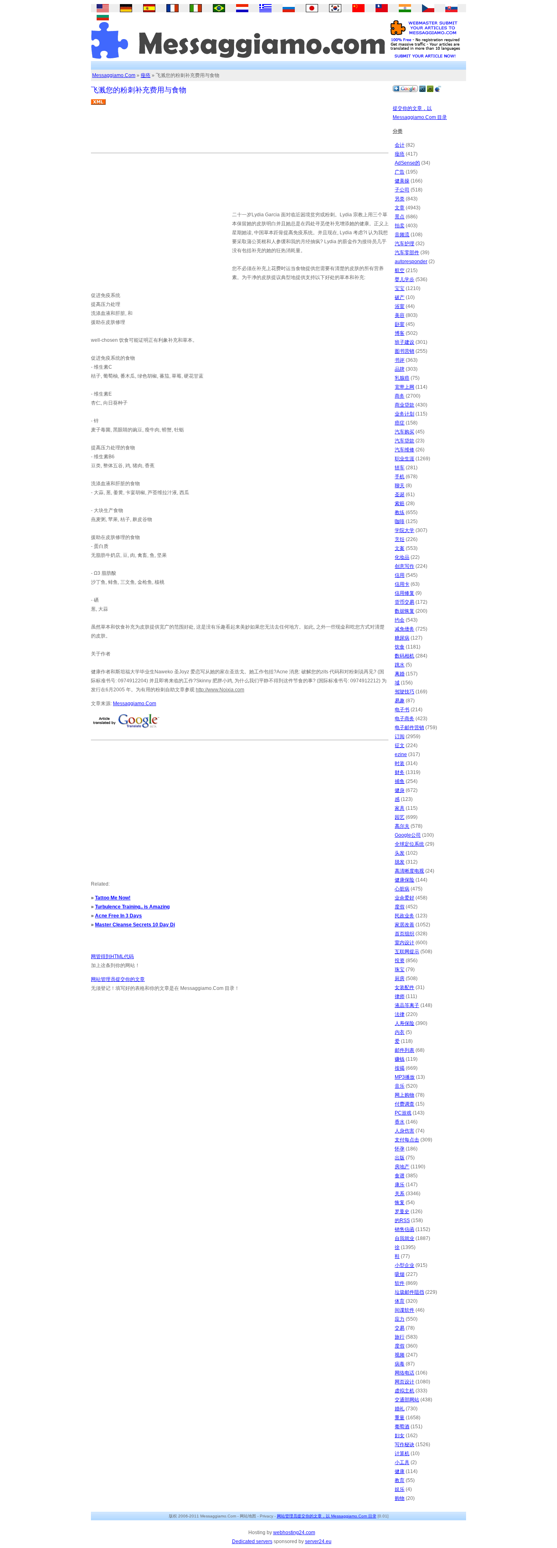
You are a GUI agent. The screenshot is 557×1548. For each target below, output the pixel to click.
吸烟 (399, 1274)
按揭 (399, 1068)
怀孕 (399, 1149)
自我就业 (404, 1238)
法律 (399, 1014)
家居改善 (404, 925)
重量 (399, 1417)
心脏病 (402, 889)
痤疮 (145, 75)
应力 (399, 1319)
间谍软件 (404, 1310)
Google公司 (408, 835)
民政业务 (404, 916)
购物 (399, 1498)
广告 (399, 172)
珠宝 (399, 969)
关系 (399, 1193)
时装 (399, 763)
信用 (399, 575)
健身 (399, 790)
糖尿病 (402, 638)
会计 (399, 145)
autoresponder (411, 261)
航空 (399, 270)
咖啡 (399, 521)
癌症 (399, 423)
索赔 (399, 503)
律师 (399, 996)
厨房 (399, 978)
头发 (399, 853)
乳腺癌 (402, 378)
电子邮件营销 (409, 727)
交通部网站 (407, 1400)
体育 (399, 1301)
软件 (399, 1283)
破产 (399, 297)
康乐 (399, 1184)
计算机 (402, 1453)
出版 (399, 1158)
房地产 (402, 1167)
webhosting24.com (294, 1532)
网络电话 (404, 1373)
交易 (399, 1328)
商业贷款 (404, 405)
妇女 (399, 1435)
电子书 (402, 709)
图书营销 (404, 351)
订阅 (399, 736)
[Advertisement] (239, 132)
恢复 (399, 1202)
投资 (399, 960)
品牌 (399, 369)
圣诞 (399, 494)
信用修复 (404, 593)
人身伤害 (404, 1131)
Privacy (266, 1516)
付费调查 (404, 1104)
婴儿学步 (404, 279)
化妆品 (402, 557)
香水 (399, 1122)
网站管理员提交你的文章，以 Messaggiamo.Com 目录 (326, 1516)
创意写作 (404, 566)
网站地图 (248, 1516)
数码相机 (404, 656)
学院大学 (404, 530)
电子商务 (404, 718)
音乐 (399, 1086)
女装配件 (404, 987)
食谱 (399, 1176)
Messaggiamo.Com (113, 75)
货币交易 (404, 602)
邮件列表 (404, 1050)
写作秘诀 (404, 1444)
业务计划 (404, 414)
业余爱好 (404, 898)
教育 (399, 1480)
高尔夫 (402, 826)
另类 (399, 199)
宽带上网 (404, 387)
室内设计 (404, 943)
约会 (399, 620)
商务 (399, 396)
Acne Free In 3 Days (118, 916)
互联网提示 (407, 951)
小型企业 (404, 1265)
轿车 (399, 468)
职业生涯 (404, 459)
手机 (399, 476)
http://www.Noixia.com (220, 690)
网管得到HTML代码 (112, 956)
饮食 (399, 647)
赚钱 (399, 1059)
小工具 (402, 1462)
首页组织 (404, 934)
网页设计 (404, 1382)
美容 (399, 315)
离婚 (399, 674)
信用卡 (402, 584)
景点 (399, 217)
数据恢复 (404, 611)
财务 (399, 772)
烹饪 (399, 539)
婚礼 (399, 1409)
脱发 (399, 862)
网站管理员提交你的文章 (118, 979)
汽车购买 (404, 432)
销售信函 (404, 1229)
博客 (399, 333)
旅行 (399, 1337)
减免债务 (404, 629)
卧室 (399, 324)
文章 (399, 208)
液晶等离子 (407, 1005)
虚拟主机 (404, 1391)
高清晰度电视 (409, 871)
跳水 (399, 665)
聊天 (399, 485)
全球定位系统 (409, 844)
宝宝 (399, 288)
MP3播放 (405, 1077)
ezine (401, 754)
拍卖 (399, 226)
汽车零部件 (407, 252)
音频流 (402, 234)
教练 (399, 512)
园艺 (399, 817)
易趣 (399, 701)
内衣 (399, 1032)
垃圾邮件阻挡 (409, 1292)
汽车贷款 (404, 441)
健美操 (402, 181)
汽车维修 (404, 450)
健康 (399, 1471)
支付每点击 (407, 1140)
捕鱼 (399, 781)
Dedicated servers (252, 1541)
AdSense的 (407, 163)
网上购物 (404, 1095)
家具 (399, 808)
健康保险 (404, 880)
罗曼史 (402, 1211)
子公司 (402, 190)
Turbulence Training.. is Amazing (132, 907)
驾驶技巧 (404, 692)
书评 (399, 360)
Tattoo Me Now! (112, 898)
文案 (399, 548)
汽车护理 (404, 243)
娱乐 (399, 1489)
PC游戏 (403, 1113)
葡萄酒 (402, 1426)
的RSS (402, 1220)
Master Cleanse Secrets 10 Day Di (135, 925)
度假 (399, 907)
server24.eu (318, 1541)
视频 (399, 1355)
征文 (399, 745)
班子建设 (404, 342)
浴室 (399, 306)
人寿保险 (404, 1023)
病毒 (399, 1364)
